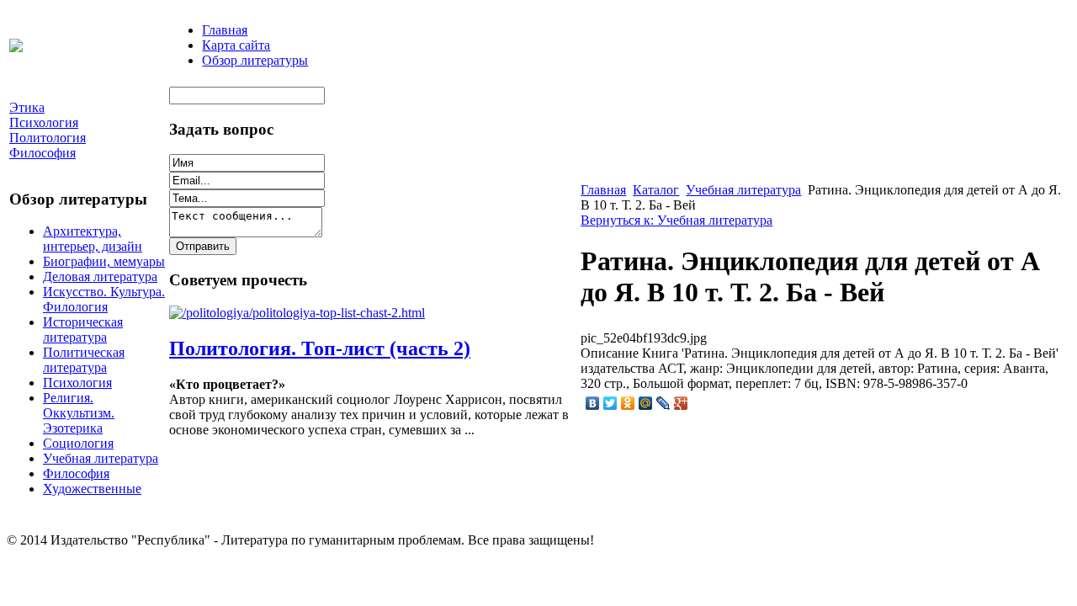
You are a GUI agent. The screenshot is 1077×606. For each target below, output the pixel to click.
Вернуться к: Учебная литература (676, 220)
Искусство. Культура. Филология (104, 299)
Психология (77, 382)
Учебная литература (100, 458)
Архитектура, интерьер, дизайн (92, 238)
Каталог (656, 190)
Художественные (92, 488)
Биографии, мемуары (104, 261)
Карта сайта (236, 45)
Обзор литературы (255, 60)
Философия (76, 473)
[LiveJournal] (663, 403)
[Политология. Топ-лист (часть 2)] (297, 313)
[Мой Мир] (646, 403)
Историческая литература (83, 329)
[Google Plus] (681, 403)
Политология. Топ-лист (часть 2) (319, 348)
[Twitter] (610, 403)
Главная (224, 30)
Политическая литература (84, 360)
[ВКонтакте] (593, 403)
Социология (78, 443)
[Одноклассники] (628, 403)
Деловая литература (100, 276)
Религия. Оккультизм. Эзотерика (78, 413)
